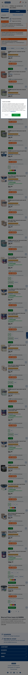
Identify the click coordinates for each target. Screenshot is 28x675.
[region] (14, 108)
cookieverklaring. (13, 111)
